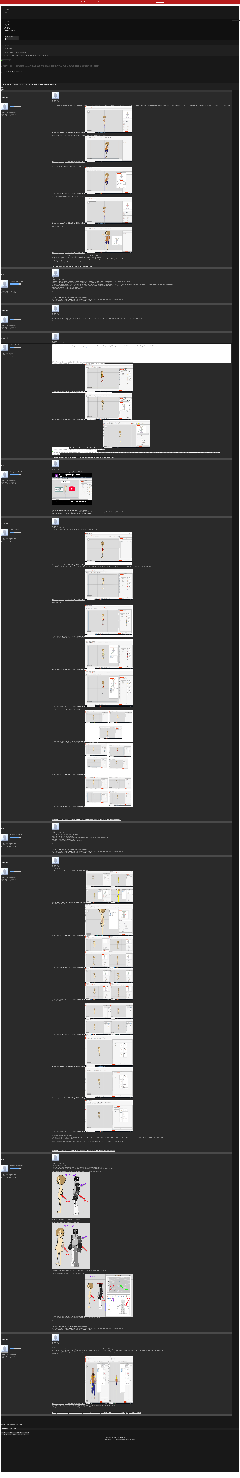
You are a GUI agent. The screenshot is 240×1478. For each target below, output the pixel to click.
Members (7, 27)
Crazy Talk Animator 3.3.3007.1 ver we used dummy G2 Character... (26, 55)
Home (6, 20)
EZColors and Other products (68, 299)
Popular (6, 24)
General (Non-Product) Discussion (15, 52)
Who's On (7, 29)
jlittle (2, 274)
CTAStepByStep (86, 300)
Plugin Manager (61, 297)
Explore (6, 21)
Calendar (7, 26)
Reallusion (8, 49)
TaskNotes (72, 297)
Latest (6, 23)
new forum (160, 2)
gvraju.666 (11, 71)
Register (7, 9)
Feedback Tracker (10, 30)
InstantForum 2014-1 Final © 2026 (123, 1437)
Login (6, 12)
